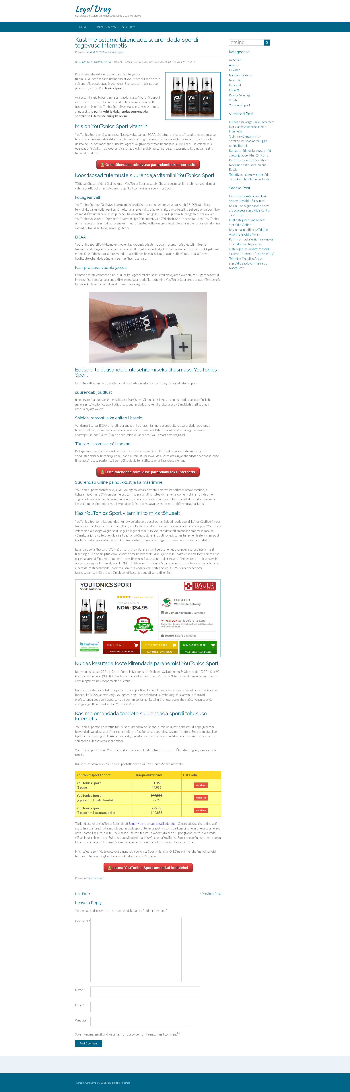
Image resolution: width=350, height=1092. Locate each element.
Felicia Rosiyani (115, 52)
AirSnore (235, 60)
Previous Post (211, 894)
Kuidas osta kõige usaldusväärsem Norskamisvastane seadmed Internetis (251, 126)
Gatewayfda (91, 1082)
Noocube (235, 80)
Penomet (235, 85)
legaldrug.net (114, 1082)
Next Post (82, 894)
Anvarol (234, 65)
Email (79, 1005)
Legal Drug (92, 8)
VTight (233, 100)
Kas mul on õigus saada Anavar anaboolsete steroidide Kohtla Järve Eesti (249, 210)
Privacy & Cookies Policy (115, 27)
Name (80, 990)
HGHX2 (234, 70)
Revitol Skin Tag (239, 95)
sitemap (126, 1082)
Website (81, 1020)
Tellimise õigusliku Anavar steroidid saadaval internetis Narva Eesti (248, 263)
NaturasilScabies (240, 75)
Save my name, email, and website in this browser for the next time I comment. (126, 1034)
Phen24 (234, 90)
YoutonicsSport (95, 878)
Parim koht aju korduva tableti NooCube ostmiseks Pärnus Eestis (248, 164)
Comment (82, 921)
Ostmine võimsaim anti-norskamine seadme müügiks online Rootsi (248, 141)
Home (83, 27)
